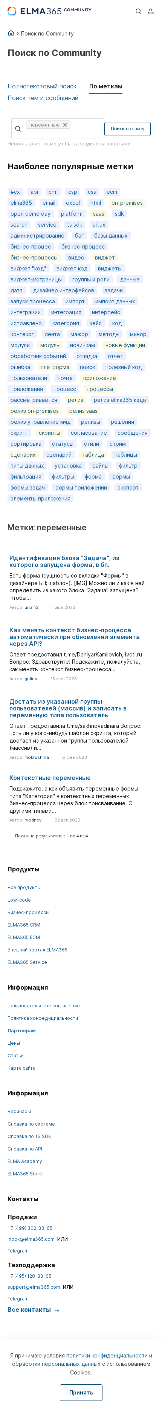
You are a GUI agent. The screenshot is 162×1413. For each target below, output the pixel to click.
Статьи (16, 1055)
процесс (64, 389)
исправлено (26, 323)
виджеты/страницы (36, 279)
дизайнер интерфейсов (63, 290)
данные (130, 279)
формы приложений (81, 487)
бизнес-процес (31, 246)
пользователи (29, 378)
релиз (75, 400)
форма (93, 476)
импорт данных (115, 301)
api (34, 191)
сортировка (26, 443)
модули (20, 345)
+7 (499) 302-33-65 (30, 1228)
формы (121, 476)
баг (79, 235)
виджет (105, 257)
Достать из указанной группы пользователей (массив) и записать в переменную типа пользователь (68, 708)
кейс (96, 323)
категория (65, 323)
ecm (112, 191)
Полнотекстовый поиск (42, 86)
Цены (14, 1043)
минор (138, 334)
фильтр (128, 465)
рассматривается (34, 400)
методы (109, 334)
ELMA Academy (25, 1161)
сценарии (23, 454)
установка (68, 465)
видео (76, 257)
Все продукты (24, 887)
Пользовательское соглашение (44, 1005)
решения (122, 421)
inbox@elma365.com (31, 1239)
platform (72, 213)
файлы (100, 465)
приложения (27, 389)
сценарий (59, 454)
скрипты (49, 432)
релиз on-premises (35, 411)
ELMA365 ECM (24, 937)
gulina (30, 678)
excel (73, 202)
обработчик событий (38, 356)
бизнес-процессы (34, 257)
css (92, 191)
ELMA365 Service (27, 962)
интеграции (26, 312)
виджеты (110, 268)
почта (65, 378)
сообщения (133, 432)
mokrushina (36, 757)
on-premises (127, 202)
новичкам (82, 345)
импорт (75, 301)
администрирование (37, 235)
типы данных (27, 465)
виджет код (72, 268)
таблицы (126, 454)
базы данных (111, 235)
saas (98, 213)
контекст (22, 334)
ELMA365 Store (25, 1174)
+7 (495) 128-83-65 (29, 1276)
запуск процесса (33, 301)
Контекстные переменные (50, 777)
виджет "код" (28, 268)
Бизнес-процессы (28, 912)
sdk (119, 213)
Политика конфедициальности (43, 1018)
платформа (55, 367)
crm (53, 191)
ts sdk (74, 224)
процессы (100, 389)
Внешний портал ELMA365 (37, 950)
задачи (114, 290)
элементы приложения (40, 498)
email (49, 202)
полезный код (123, 367)
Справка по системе (31, 1124)
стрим (118, 443)
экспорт (128, 487)
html (95, 202)
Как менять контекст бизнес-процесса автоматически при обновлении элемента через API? (74, 636)
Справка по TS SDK (29, 1136)
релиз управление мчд (40, 421)
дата (17, 290)
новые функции (125, 345)
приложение (99, 378)
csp (72, 191)
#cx (15, 191)
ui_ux (99, 224)
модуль (50, 345)
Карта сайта (21, 1068)
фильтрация (26, 476)
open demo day (30, 213)
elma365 (21, 202)
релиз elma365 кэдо (120, 400)
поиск (87, 367)
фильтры (63, 476)
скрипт (19, 432)
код (117, 323)
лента (52, 334)
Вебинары (19, 1111)
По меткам (105, 86)
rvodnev (32, 820)
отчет (115, 356)
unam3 (31, 607)
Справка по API (25, 1149)
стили (91, 443)
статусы (62, 443)
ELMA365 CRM (24, 925)
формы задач (28, 487)
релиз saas (83, 411)
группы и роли (91, 279)
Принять (81, 1392)
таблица (93, 454)
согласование (89, 432)
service (47, 224)
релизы (90, 421)
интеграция (66, 312)
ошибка (20, 367)
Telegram (18, 1251)
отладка (86, 356)
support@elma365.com (34, 1287)
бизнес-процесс (83, 246)
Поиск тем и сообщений (43, 98)
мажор (79, 334)
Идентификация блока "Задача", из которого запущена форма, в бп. (64, 561)
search (19, 224)
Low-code (19, 900)
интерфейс (106, 312)
